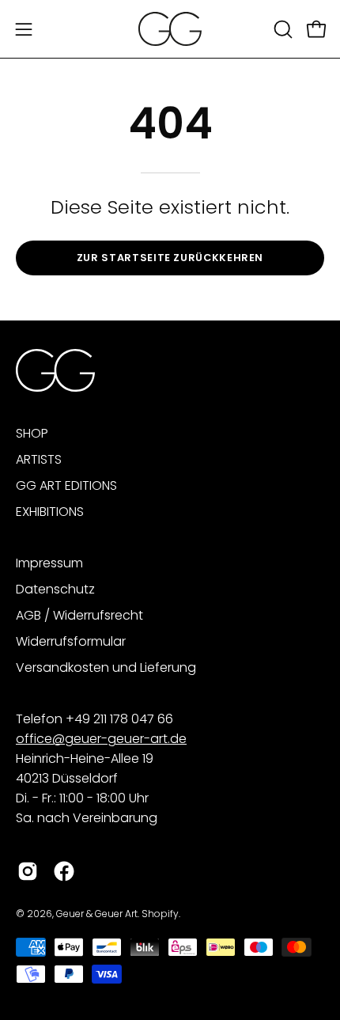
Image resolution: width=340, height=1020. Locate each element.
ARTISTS (39, 459)
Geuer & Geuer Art (97, 913)
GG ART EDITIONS (66, 485)
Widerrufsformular (71, 641)
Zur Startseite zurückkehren (170, 257)
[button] (281, 29)
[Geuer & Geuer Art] (170, 29)
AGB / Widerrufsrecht (79, 615)
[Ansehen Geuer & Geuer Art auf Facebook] (64, 871)
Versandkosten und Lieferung (106, 667)
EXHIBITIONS (50, 511)
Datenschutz (55, 589)
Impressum (49, 563)
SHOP (32, 433)
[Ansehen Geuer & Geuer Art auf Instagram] (28, 871)
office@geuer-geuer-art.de (101, 739)
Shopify (160, 913)
